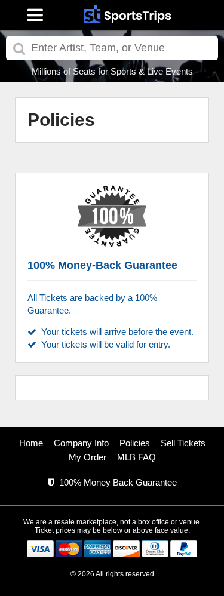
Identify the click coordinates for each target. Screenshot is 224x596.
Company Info (81, 443)
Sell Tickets (183, 443)
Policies (134, 443)
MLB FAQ (136, 457)
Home (31, 443)
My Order (87, 457)
